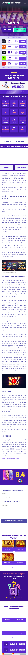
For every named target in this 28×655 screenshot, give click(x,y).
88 (10, 57)
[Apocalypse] (8, 614)
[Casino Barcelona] (4, 52)
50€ (10, 52)
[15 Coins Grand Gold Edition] (8, 557)
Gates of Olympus (20, 633)
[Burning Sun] (8, 544)
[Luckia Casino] (4, 47)
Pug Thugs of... (20, 619)
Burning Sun (7, 549)
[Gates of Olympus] (20, 628)
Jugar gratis (7, 30)
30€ (10, 46)
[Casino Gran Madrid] (4, 41)
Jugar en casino (20, 30)
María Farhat (10, 482)
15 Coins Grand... (7, 562)
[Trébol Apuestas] (11, 3)
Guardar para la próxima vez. (11, 502)
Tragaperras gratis (12, 18)
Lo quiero (22, 41)
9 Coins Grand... (20, 562)
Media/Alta (5, 122)
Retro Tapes (7, 633)
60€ (10, 41)
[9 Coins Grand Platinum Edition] (20, 557)
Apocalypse (7, 619)
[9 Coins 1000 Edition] (20, 544)
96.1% (5, 114)
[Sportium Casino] (4, 64)
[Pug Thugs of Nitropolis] (20, 614)
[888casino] (4, 58)
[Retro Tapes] (8, 628)
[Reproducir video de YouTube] (14, 381)
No (14, 131)
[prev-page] (12, 567)
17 (22, 113)
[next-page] (15, 567)
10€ (9, 63)
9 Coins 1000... (20, 549)
